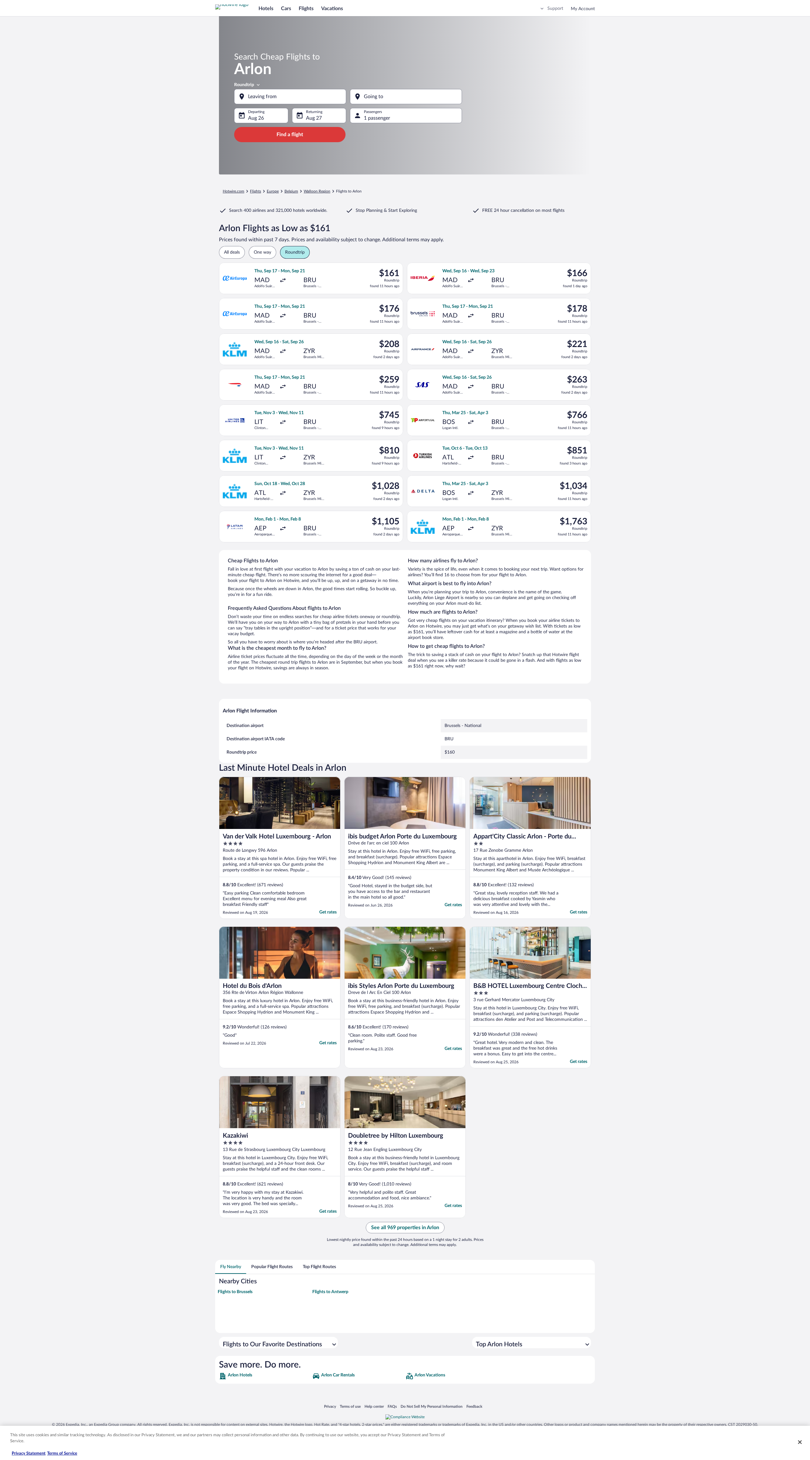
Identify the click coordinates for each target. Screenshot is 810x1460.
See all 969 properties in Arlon (405, 1227)
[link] (265, 1376)
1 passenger (377, 118)
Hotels (266, 8)
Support (555, 8)
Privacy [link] (330, 1406)
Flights (306, 8)
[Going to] (406, 96)
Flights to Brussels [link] (235, 1292)
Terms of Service (62, 1453)
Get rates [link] (328, 912)
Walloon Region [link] (317, 191)
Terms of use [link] (350, 1406)
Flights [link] (255, 191)
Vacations (332, 8)
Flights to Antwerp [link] (330, 1292)
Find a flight (290, 134)
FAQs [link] (392, 1406)
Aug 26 (256, 118)
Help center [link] (374, 1406)
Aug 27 (314, 118)
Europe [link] (273, 191)
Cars (286, 8)
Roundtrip (244, 85)
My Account (583, 9)
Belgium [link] (291, 191)
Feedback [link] (474, 1406)
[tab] (230, 1267)
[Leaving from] (290, 96)
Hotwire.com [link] (233, 191)
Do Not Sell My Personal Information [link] (432, 1406)
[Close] (800, 1442)
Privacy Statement (29, 1453)
